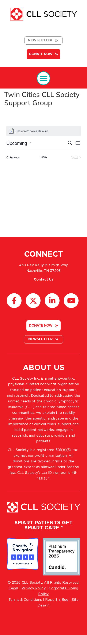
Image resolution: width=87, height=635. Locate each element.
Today (43, 156)
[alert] (43, 131)
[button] (43, 78)
